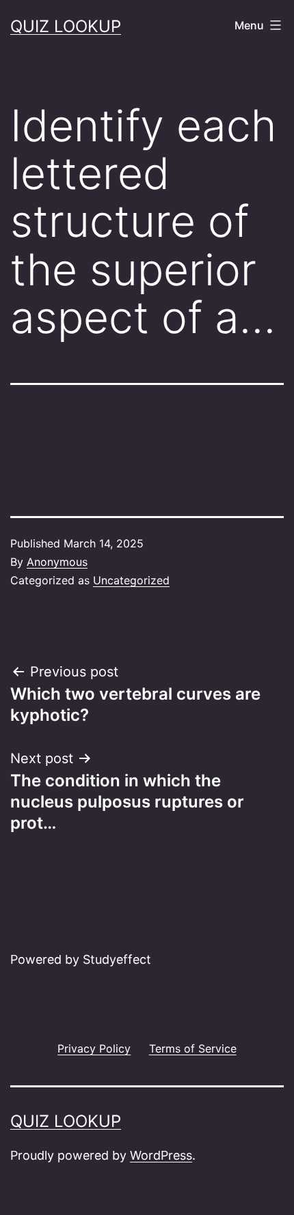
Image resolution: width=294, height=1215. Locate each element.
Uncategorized (131, 580)
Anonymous (57, 562)
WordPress (161, 1155)
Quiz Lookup (65, 26)
